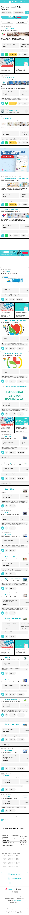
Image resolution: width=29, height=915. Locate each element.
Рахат (7, 118)
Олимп (7, 271)
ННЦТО (7, 657)
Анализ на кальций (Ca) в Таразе (11, 866)
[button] (21, 22)
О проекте (10, 894)
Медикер (8, 750)
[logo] (13, 1)
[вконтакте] (17, 892)
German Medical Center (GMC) (15, 178)
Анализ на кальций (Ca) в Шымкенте (12, 856)
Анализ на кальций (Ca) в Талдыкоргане (13, 864)
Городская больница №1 (13, 353)
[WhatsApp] (6, 54)
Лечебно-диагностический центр (13, 724)
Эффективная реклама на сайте (8, 172)
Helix (7, 680)
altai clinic (8, 77)
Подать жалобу (17, 900)
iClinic (7, 512)
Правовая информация (9, 898)
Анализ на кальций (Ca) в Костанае (12, 862)
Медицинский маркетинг (20, 896)
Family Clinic (9, 489)
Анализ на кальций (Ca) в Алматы (11, 855)
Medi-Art (8, 535)
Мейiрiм (8, 595)
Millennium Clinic (11, 557)
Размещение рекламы (8, 896)
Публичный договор (20, 898)
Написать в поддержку (14, 902)
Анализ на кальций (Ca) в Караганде (12, 860)
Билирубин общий (6, 12)
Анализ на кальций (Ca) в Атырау (11, 859)
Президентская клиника (13, 579)
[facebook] (15, 892)
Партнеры (10, 900)
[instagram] (12, 892)
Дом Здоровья (10, 209)
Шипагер (8, 463)
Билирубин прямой (18, 12)
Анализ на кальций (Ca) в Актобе (11, 858)
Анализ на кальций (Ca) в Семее (11, 863)
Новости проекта (17, 894)
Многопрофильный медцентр (13, 618)
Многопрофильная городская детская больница (13, 699)
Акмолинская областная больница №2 (16, 320)
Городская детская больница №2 (16, 386)
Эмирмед (8, 28)
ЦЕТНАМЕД (9, 436)
